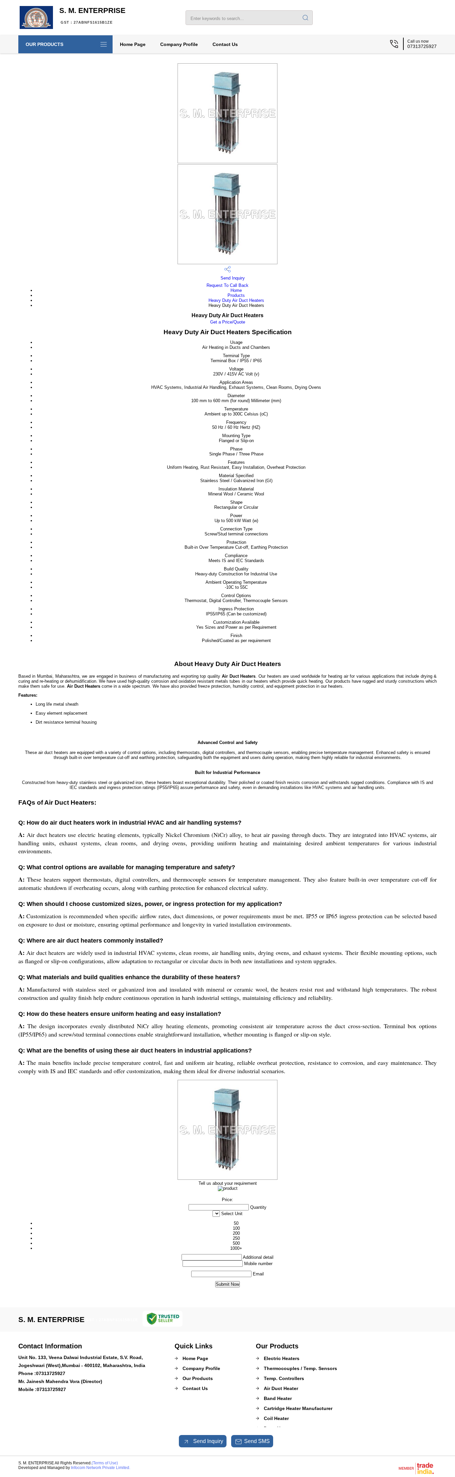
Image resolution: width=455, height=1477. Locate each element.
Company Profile (179, 44)
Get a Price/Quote (227, 322)
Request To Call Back (227, 285)
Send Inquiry (232, 278)
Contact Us (225, 44)
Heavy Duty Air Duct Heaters (236, 300)
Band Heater (278, 1398)
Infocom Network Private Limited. (100, 1467)
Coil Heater (276, 1418)
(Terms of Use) (105, 1463)
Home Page (133, 44)
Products (236, 295)
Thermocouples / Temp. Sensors (300, 1368)
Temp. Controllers (284, 1378)
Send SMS (257, 1441)
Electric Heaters (281, 1358)
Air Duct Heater (281, 1388)
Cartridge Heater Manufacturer (298, 1408)
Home (236, 290)
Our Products (44, 44)
